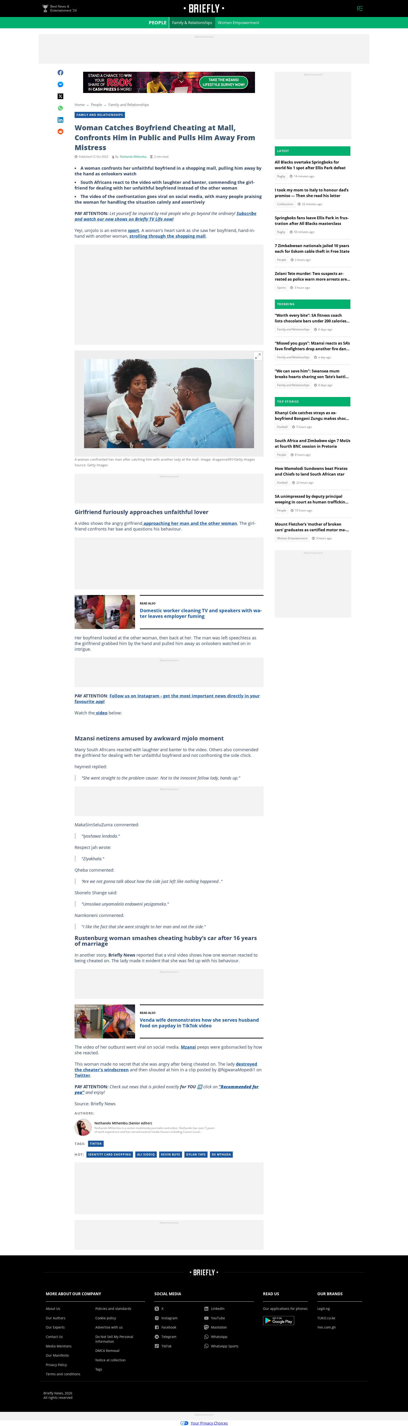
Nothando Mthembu (133, 157)
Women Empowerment (238, 22)
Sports (281, 288)
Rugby (281, 176)
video (101, 713)
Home (80, 104)
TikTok (96, 1144)
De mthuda (221, 1154)
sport (133, 230)
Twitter (82, 1075)
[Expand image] (257, 356)
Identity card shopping (109, 1154)
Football (282, 427)
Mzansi (188, 1047)
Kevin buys (170, 1154)
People (157, 22)
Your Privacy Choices (209, 1423)
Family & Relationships (192, 22)
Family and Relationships (128, 104)
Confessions (285, 204)
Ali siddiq (146, 1154)
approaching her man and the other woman (189, 523)
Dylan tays (196, 1154)
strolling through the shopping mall (167, 236)
